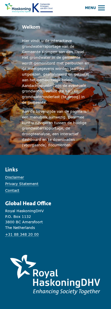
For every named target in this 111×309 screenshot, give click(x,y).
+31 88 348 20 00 (22, 234)
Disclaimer (14, 177)
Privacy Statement (21, 183)
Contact (12, 190)
